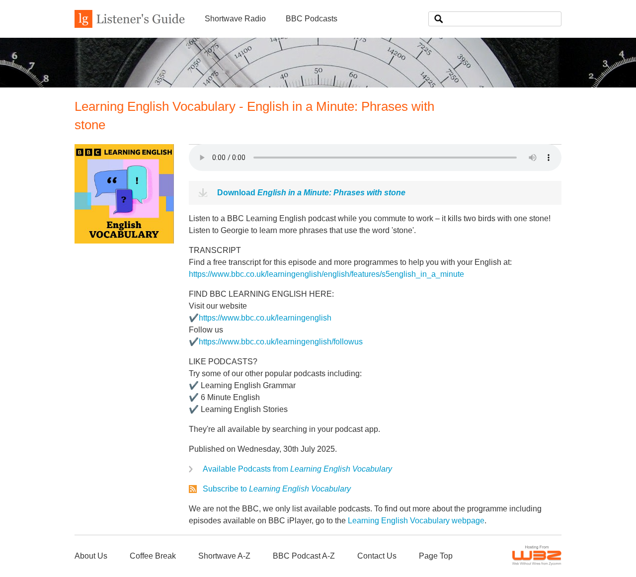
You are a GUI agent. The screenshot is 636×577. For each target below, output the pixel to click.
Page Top (436, 556)
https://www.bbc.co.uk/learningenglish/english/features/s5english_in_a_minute (326, 274)
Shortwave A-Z (224, 556)
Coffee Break (153, 556)
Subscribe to (277, 489)
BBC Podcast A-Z (304, 556)
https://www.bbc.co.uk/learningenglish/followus (281, 341)
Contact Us (377, 556)
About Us (91, 556)
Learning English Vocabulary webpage (416, 520)
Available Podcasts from (297, 469)
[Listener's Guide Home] (130, 25)
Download (311, 192)
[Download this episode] (124, 241)
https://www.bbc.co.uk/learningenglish (265, 318)
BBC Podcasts (311, 18)
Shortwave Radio (235, 18)
